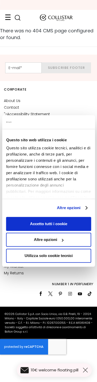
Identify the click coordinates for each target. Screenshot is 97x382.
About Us (12, 100)
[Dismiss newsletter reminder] (86, 370)
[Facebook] (40, 293)
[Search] (17, 17)
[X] (50, 293)
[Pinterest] (60, 293)
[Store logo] (56, 17)
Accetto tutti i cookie (48, 224)
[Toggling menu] (8, 17)
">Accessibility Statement (27, 114)
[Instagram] (70, 293)
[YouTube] (80, 293)
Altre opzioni (68, 207)
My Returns (14, 273)
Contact (11, 107)
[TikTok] (89, 293)
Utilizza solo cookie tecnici (49, 255)
